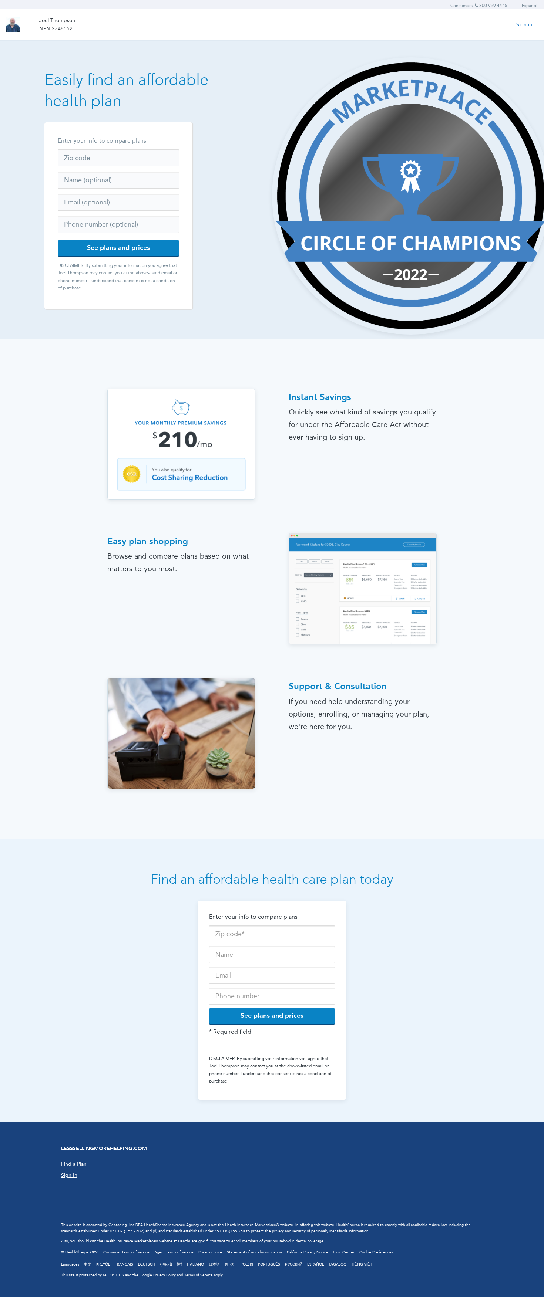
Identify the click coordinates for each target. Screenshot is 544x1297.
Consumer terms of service (126, 1252)
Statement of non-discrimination (254, 1252)
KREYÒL (103, 1264)
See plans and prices (118, 248)
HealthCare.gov (191, 1241)
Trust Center (344, 1252)
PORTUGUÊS (269, 1264)
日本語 (214, 1264)
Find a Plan (74, 1164)
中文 (87, 1264)
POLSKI (247, 1264)
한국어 (230, 1264)
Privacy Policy (164, 1275)
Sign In (69, 1175)
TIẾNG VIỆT (361, 1264)
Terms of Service (198, 1275)
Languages (70, 1264)
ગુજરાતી (166, 1264)
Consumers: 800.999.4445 (478, 5)
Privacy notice (210, 1252)
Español (529, 5)
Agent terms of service (174, 1252)
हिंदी (179, 1264)
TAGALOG (337, 1264)
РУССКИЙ (293, 1264)
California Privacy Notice (307, 1252)
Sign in (524, 24)
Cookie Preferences (376, 1252)
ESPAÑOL (315, 1264)
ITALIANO (195, 1264)
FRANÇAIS (124, 1264)
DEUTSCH (146, 1264)
